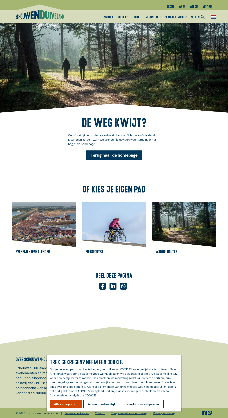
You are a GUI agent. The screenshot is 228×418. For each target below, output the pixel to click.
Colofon (100, 413)
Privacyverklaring (164, 413)
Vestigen (207, 6)
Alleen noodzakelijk (102, 404)
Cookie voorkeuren (77, 413)
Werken (194, 6)
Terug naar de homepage (114, 155)
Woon (182, 6)
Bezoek (170, 6)
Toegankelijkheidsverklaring (129, 413)
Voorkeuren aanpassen (143, 404)
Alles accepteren (65, 404)
